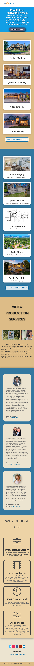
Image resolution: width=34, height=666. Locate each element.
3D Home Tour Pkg (17, 82)
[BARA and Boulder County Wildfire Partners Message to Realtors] (11, 335)
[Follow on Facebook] (17, 646)
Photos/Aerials (17, 58)
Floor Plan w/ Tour (17, 226)
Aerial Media (17, 252)
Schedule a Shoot (17, 29)
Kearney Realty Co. (16, 506)
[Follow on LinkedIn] (24, 646)
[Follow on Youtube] (20, 646)
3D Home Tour (17, 200)
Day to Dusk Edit (17, 278)
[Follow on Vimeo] (10, 646)
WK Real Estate (15, 464)
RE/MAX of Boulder (16, 418)
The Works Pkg (17, 131)
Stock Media (17, 622)
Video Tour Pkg (17, 107)
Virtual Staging (17, 174)
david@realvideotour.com (17, 654)
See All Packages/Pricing (17, 139)
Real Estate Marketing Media (17, 11)
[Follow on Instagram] (13, 646)
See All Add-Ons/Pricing (17, 288)
